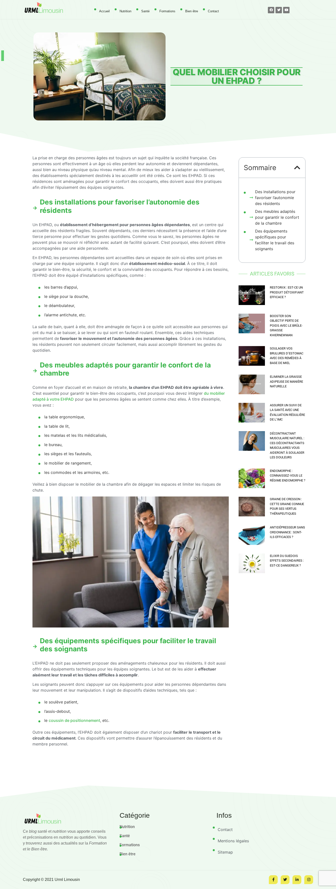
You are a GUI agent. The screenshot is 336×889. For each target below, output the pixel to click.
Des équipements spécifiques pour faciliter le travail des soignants (274, 240)
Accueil (104, 11)
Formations (167, 11)
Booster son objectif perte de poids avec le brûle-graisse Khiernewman (286, 325)
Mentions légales (233, 840)
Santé (145, 11)
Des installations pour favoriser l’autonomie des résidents (275, 197)
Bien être (191, 11)
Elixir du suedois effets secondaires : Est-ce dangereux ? (287, 560)
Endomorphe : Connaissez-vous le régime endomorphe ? (287, 475)
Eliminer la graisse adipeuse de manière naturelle (286, 381)
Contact (213, 11)
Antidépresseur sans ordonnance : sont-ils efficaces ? (287, 532)
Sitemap (225, 852)
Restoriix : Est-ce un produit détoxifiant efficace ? (287, 292)
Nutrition (125, 11)
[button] (297, 167)
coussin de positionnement (74, 720)
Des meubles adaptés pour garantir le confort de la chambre (277, 217)
